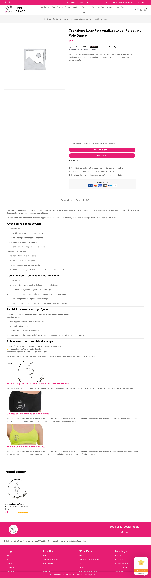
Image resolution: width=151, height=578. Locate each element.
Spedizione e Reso (109, 2)
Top (53, 7)
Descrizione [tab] (66, 200)
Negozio (12, 551)
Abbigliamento (113, 7)
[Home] (44, 19)
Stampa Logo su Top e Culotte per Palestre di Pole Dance (38, 383)
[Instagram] (9, 2)
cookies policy (140, 2)
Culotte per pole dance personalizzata (28, 413)
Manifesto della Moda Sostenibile (89, 559)
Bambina (9, 563)
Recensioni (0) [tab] (83, 200)
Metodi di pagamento (121, 563)
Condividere (75, 161)
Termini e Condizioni (121, 567)
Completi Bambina (72, 7)
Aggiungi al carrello (102, 150)
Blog (80, 563)
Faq (83, 12)
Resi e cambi (119, 559)
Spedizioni (118, 555)
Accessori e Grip (88, 7)
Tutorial (124, 7)
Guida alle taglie (126, 2)
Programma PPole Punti (50, 559)
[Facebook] (5, 2)
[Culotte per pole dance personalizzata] (75, 401)
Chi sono (81, 555)
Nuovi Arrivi (44, 7)
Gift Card (101, 7)
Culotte (60, 7)
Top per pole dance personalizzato (26, 446)
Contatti (81, 567)
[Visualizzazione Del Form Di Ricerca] (132, 10)
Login (44, 555)
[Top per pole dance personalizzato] (75, 434)
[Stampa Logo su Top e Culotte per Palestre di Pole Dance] (75, 371)
